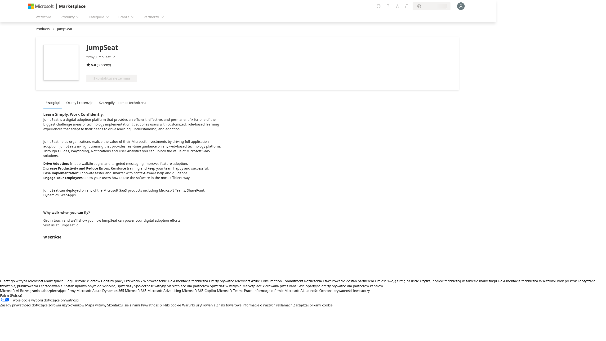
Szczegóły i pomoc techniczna (122, 102)
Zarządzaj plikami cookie (313, 305)
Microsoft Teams (230, 290)
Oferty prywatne (221, 280)
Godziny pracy (112, 280)
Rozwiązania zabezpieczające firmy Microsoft (55, 290)
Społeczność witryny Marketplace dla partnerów (171, 285)
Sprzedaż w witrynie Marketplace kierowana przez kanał (254, 285)
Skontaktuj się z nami (123, 305)
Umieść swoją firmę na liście (397, 280)
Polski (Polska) (11, 295)
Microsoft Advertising (164, 290)
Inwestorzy (361, 290)
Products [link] (43, 29)
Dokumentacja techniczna (188, 280)
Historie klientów (87, 280)
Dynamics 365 (113, 290)
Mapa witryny (95, 305)
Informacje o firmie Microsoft (276, 290)
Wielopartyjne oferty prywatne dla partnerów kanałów (341, 285)
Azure (96, 290)
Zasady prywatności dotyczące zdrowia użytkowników (42, 305)
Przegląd (52, 102)
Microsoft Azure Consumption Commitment (269, 280)
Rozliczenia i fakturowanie (324, 280)
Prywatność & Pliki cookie (161, 305)
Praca (248, 290)
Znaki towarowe (228, 305)
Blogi (68, 280)
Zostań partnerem (360, 280)
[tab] (53, 102)
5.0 (93, 65)
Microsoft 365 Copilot (199, 290)
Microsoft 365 (136, 290)
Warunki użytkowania (198, 305)
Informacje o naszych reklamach (267, 305)
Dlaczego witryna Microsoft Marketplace (31, 280)
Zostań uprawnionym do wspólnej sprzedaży (98, 285)
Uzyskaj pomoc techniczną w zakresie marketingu (458, 280)
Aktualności (309, 290)
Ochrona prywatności (335, 290)
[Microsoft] (41, 6)
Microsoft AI (9, 290)
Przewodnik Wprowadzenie (145, 280)
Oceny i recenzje (79, 102)
